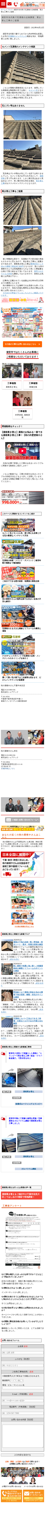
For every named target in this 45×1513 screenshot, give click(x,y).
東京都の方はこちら (24, 895)
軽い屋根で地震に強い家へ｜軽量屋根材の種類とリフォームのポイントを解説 (28, 968)
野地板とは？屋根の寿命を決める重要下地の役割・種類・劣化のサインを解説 (28, 994)
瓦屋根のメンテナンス (17, 36)
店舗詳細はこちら (8, 768)
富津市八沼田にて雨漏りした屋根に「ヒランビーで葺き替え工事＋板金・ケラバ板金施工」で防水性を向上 (25, 1055)
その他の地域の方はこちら (24, 926)
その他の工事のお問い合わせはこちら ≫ (22, 344)
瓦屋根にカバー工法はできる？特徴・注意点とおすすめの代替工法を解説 (28, 1020)
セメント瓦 (33, 90)
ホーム (3, 10)
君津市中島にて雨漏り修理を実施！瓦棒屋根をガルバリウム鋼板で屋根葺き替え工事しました (25, 1120)
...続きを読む (14, 959)
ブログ (9, 10)
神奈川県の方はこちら (24, 911)
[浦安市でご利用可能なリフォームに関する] (22, 830)
